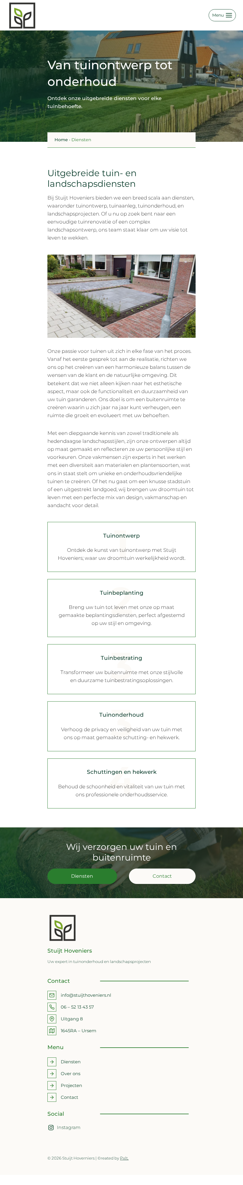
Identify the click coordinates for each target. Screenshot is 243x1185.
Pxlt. (124, 1158)
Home (61, 139)
